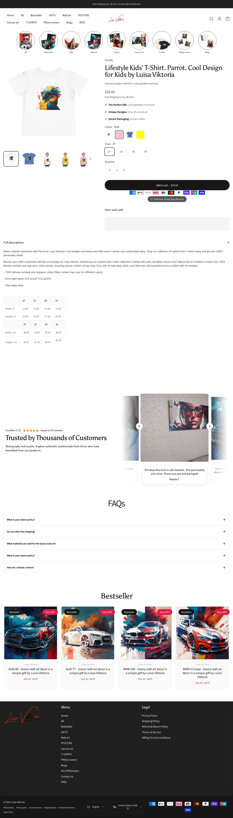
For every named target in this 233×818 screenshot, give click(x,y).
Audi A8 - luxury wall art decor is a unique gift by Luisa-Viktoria (31, 671)
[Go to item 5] (83, 159)
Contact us (67, 776)
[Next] (85, 109)
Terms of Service (151, 732)
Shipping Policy (151, 721)
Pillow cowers (69, 759)
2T (109, 151)
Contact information (67, 807)
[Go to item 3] (47, 159)
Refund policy (8, 807)
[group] (26, 42)
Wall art (65, 737)
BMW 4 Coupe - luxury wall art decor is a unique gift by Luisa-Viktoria (202, 673)
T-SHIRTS (66, 754)
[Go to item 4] (65, 159)
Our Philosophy (70, 770)
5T (145, 151)
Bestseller (66, 726)
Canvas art (67, 748)
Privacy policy (21, 807)
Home (64, 715)
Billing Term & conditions (156, 737)
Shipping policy (50, 807)
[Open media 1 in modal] (48, 103)
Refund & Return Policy (155, 726)
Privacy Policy (149, 715)
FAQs (64, 782)
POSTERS (66, 743)
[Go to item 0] (11, 159)
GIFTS (64, 732)
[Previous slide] (139, 426)
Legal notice (8, 812)
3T (121, 151)
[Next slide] (209, 426)
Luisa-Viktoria (31, 664)
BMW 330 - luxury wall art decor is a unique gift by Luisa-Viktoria (145, 671)
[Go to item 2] (29, 159)
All (62, 721)
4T (133, 151)
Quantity (110, 162)
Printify (109, 60)
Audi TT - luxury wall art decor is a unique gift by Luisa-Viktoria (88, 671)
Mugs (64, 765)
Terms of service (35, 807)
